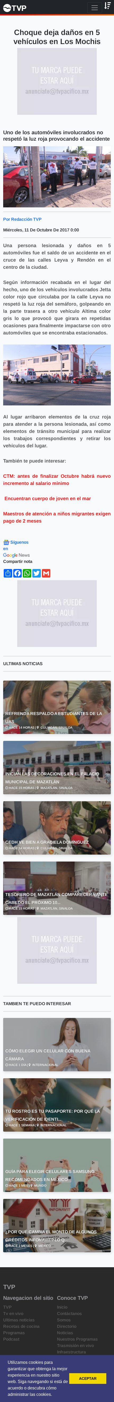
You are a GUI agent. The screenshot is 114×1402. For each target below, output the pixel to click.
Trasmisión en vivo (75, 1345)
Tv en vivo (13, 1313)
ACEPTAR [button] (88, 1378)
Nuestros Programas (77, 1339)
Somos (64, 1320)
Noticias (65, 1332)
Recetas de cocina (21, 1326)
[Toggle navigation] (94, 7)
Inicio (62, 1307)
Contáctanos (69, 1313)
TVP (7, 1307)
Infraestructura (71, 1352)
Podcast (11, 1339)
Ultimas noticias (19, 1320)
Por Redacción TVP (22, 219)
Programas (14, 1332)
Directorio (66, 1326)
